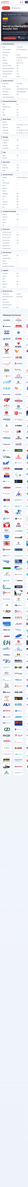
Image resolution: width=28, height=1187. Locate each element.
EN (22, 2)
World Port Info (12, 14)
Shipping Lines (16, 8)
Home (5, 14)
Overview (6, 8)
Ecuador (19, 14)
